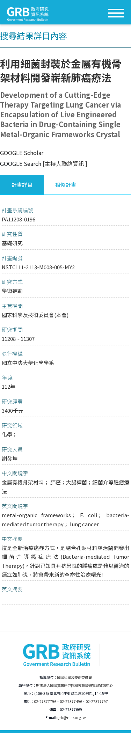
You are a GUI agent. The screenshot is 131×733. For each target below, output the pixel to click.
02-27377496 (71, 701)
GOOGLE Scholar (21, 152)
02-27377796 (45, 701)
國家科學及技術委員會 (74, 677)
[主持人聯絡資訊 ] (65, 163)
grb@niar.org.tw (71, 717)
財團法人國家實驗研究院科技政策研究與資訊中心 (74, 685)
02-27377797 (97, 701)
